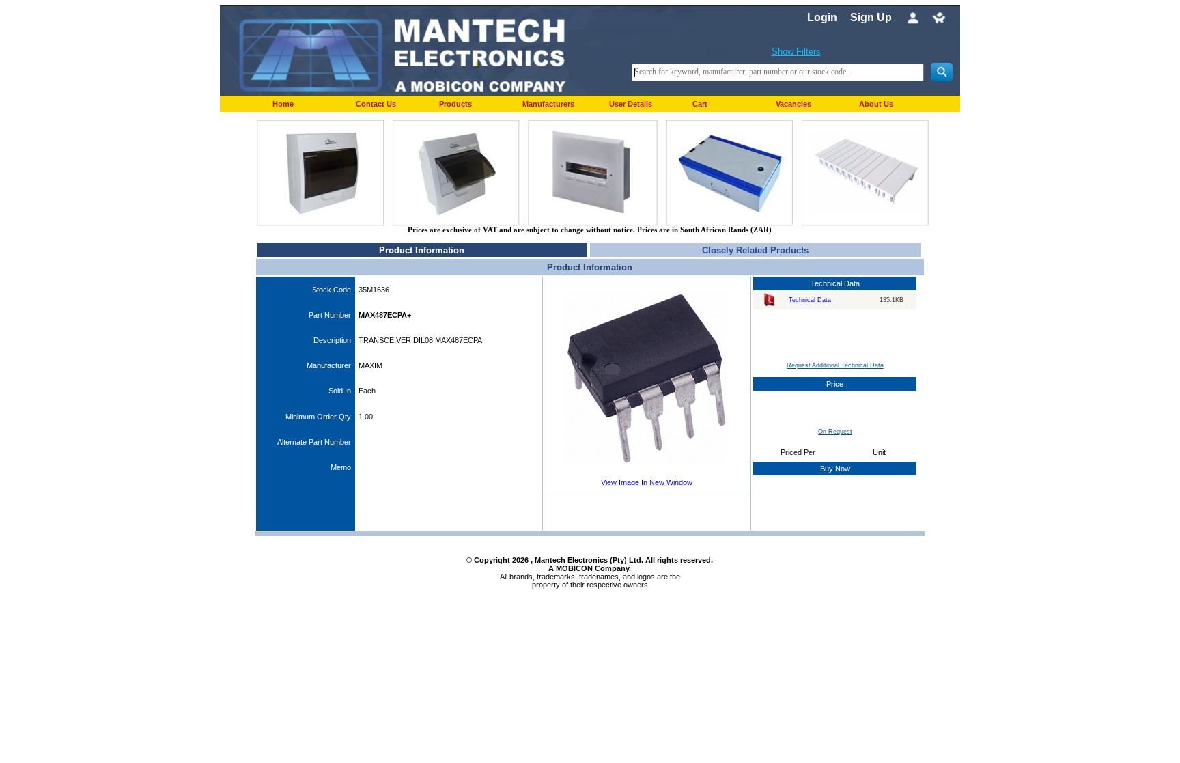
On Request (835, 431)
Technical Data (810, 299)
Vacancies (793, 104)
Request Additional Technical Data (835, 365)
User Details (630, 104)
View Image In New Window (646, 482)
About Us (876, 104)
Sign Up (871, 17)
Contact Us (376, 104)
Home (283, 104)
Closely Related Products (755, 250)
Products (455, 104)
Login (822, 17)
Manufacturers (548, 104)
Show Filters (796, 51)
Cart (699, 104)
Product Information (421, 250)
